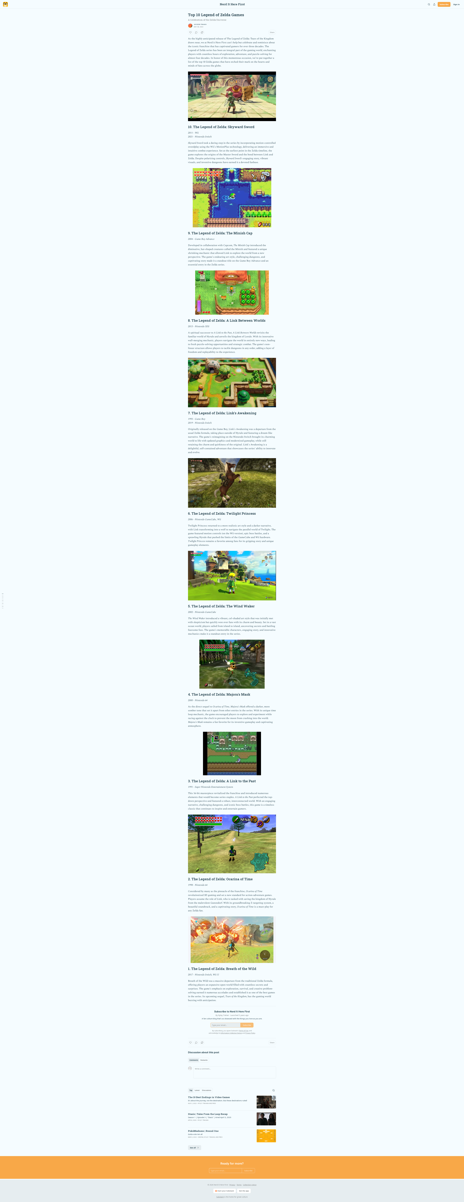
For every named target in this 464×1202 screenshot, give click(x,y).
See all (193, 1147)
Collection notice (249, 1185)
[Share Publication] (434, 4)
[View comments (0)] (196, 32)
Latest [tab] (197, 1090)
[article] (232, 1102)
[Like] (190, 32)
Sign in (456, 4)
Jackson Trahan (200, 24)
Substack (220, 1197)
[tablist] (198, 1060)
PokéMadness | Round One (203, 1130)
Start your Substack (225, 1191)
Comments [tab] (193, 1060)
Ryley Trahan (203, 1103)
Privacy (232, 1185)
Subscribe (444, 4)
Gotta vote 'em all (195, 1134)
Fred (214, 1103)
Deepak (200, 1137)
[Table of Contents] (2, 601)
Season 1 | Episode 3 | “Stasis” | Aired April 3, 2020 (209, 1117)
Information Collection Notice (231, 1033)
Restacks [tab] (203, 1060)
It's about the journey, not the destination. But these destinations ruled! (217, 1100)
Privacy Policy (250, 1033)
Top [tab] (190, 1090)
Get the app (244, 1191)
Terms (239, 1185)
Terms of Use (243, 1031)
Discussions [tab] (206, 1090)
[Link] (185, 127)
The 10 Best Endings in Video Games (209, 1097)
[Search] (429, 4)
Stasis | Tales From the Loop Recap (208, 1113)
